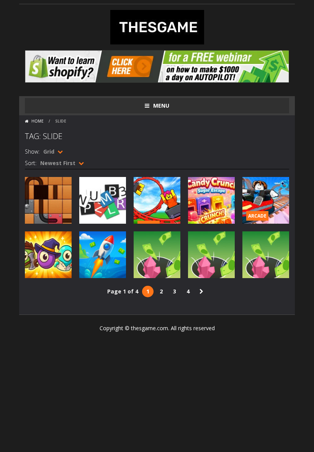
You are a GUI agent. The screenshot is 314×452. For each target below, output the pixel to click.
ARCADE (257, 216)
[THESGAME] (157, 26)
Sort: (30, 163)
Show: (32, 151)
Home (37, 121)
